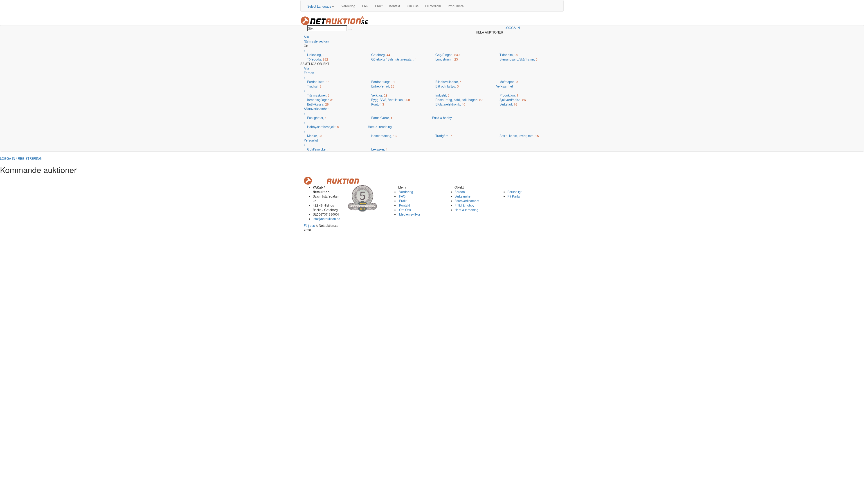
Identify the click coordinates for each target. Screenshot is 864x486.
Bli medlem (433, 6)
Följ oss (309, 225)
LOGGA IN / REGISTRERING (21, 158)
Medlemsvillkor (409, 214)
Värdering (348, 6)
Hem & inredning (466, 209)
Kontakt (394, 6)
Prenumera (456, 6)
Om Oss (412, 6)
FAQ (365, 6)
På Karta (513, 196)
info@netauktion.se (326, 218)
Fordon (459, 191)
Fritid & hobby (464, 205)
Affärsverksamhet (466, 200)
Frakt (378, 6)
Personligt (514, 191)
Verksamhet (462, 196)
